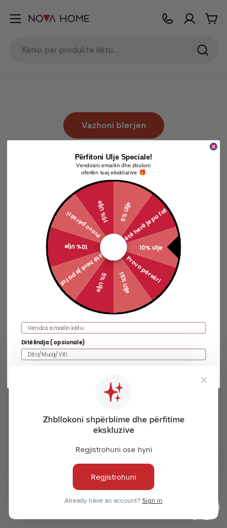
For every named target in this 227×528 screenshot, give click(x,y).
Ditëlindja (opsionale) (53, 342)
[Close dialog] (213, 146)
